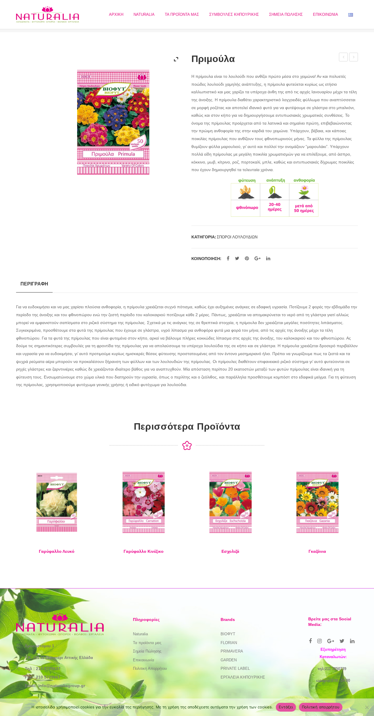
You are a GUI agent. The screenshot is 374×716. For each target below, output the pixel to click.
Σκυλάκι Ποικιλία (354, 57)
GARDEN (229, 660)
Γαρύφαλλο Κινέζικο (144, 551)
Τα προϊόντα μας (147, 643)
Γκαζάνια (317, 551)
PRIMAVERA (232, 651)
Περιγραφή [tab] (34, 284)
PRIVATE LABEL (235, 668)
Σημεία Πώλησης (147, 651)
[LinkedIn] (268, 258)
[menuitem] (116, 14)
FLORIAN (229, 643)
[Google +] (257, 258)
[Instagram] (319, 641)
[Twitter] (237, 258)
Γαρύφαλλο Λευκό (57, 551)
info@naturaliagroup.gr (61, 685)
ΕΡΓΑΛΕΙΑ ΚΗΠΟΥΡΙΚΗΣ (243, 677)
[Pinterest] (247, 258)
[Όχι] (367, 707)
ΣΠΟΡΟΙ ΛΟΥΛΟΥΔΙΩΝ (237, 237)
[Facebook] (228, 258)
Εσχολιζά (230, 551)
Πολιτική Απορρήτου (150, 668)
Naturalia (140, 634)
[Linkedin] (352, 641)
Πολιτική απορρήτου (321, 707)
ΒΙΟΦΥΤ (228, 634)
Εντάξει (286, 707)
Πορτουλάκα (344, 57)
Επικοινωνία (143, 660)
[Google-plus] (331, 641)
